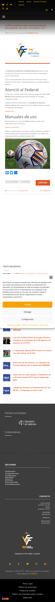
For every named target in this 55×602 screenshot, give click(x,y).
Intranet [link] (21, 1)
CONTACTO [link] (46, 517)
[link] (3, 5)
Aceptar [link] (27, 304)
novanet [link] (26, 181)
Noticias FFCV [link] (23, 190)
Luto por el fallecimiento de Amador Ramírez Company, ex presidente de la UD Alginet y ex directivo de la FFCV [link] (32, 340)
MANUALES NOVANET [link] (12, 127)
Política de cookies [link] (14, 325)
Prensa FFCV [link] (33, 33)
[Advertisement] (27, 233)
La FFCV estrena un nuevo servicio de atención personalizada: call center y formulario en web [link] (25, 26)
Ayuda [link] (29, 1)
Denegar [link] (27, 312)
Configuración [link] (27, 319)
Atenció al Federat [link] (40, 1)
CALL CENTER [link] (13, 181)
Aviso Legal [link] (43, 325)
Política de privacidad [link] (30, 325)
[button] (51, 277)
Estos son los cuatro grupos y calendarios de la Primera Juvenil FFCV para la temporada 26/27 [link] (32, 377)
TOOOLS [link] (33, 574)
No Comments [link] (45, 190)
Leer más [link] (42, 183)
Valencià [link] (21, 5)
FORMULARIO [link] (9, 111)
